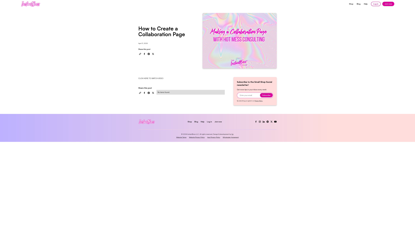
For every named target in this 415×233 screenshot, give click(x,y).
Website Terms (181, 137)
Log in (375, 4)
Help (366, 4)
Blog (358, 4)
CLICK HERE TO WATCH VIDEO (150, 78)
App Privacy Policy (213, 137)
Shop (351, 4)
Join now (388, 4)
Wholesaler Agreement (231, 137)
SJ (232, 134)
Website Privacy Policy (197, 137)
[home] (30, 4)
